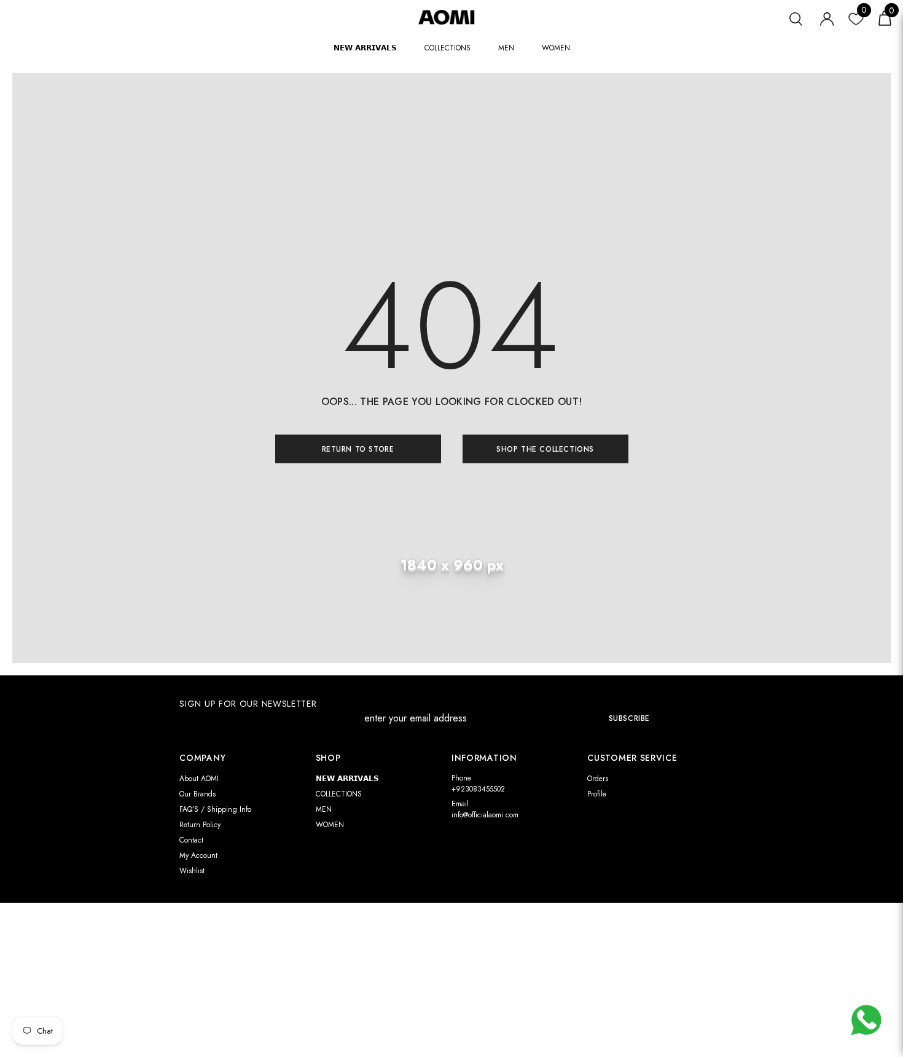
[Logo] (451, 17)
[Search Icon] (795, 17)
